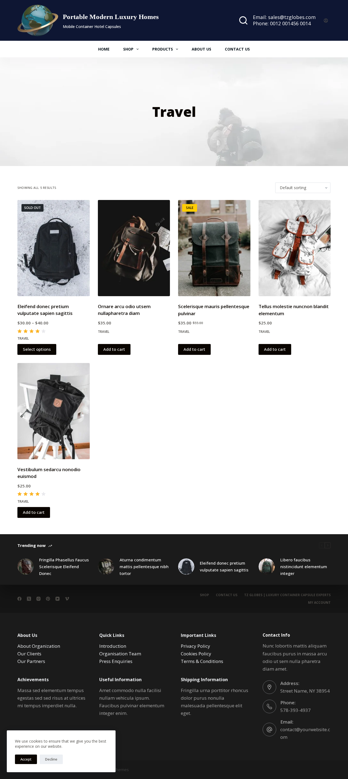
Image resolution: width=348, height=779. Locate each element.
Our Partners (31, 661)
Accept (26, 759)
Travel (23, 338)
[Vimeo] (67, 599)
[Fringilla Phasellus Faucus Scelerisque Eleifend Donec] (25, 566)
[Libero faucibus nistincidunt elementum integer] (267, 566)
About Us (201, 49)
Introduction (112, 646)
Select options (37, 349)
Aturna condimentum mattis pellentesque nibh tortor (144, 566)
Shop (128, 49)
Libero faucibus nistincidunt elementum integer (303, 566)
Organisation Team (120, 653)
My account (319, 602)
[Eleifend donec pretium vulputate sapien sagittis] (53, 248)
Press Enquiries (115, 661)
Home (104, 49)
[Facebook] (19, 599)
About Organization (38, 646)
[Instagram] (38, 599)
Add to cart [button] (114, 349)
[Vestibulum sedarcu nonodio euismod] (53, 411)
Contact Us (237, 49)
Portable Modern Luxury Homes (111, 16)
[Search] (243, 20)
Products (162, 49)
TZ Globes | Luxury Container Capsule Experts (287, 595)
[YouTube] (57, 599)
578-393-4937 (295, 710)
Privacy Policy (195, 646)
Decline (51, 759)
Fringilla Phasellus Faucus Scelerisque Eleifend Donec (64, 566)
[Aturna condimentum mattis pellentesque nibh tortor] (106, 566)
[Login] (326, 20)
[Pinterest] (48, 599)
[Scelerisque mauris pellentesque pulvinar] (214, 248)
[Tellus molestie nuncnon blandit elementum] (295, 248)
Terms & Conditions (202, 661)
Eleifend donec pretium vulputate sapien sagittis (224, 566)
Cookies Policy (196, 653)
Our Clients (29, 653)
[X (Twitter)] (29, 599)
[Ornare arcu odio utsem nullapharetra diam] (134, 248)
